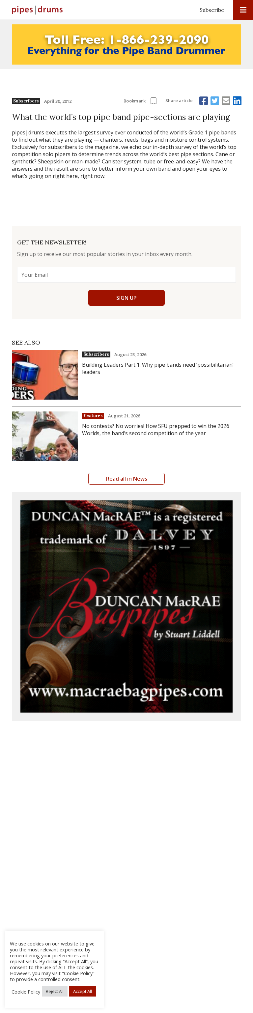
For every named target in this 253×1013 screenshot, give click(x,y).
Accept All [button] (82, 991)
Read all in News (126, 478)
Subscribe (212, 10)
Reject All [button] (55, 991)
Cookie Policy (26, 992)
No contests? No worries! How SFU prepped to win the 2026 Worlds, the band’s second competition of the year (155, 429)
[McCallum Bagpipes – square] (126, 606)
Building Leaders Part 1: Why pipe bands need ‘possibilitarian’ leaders (158, 368)
